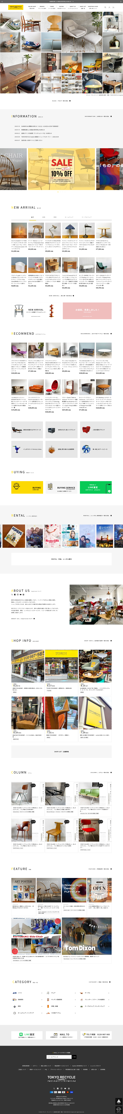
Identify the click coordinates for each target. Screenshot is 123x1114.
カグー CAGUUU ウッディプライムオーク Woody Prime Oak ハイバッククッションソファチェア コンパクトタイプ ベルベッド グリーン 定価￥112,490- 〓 (103, 280)
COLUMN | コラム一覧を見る (100, 772)
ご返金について (22, 1069)
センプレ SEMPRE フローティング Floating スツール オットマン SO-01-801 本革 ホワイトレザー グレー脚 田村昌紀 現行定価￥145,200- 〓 (86, 279)
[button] (2, 1)
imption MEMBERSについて (79, 1065)
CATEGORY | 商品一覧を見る (98, 982)
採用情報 (102, 1069)
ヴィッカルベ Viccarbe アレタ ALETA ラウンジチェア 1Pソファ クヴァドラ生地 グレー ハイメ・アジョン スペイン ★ (70, 365)
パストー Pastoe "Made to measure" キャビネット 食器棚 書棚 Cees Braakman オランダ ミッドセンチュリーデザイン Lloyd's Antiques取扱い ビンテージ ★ (70, 402)
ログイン (35, 1065)
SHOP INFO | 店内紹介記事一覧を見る (96, 640)
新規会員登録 (25, 1065)
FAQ (46, 1069)
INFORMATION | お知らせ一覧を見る (97, 116)
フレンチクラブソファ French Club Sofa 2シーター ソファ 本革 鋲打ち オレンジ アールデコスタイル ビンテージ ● (36, 401)
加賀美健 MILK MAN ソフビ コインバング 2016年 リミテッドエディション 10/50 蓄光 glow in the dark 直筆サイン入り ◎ (36, 279)
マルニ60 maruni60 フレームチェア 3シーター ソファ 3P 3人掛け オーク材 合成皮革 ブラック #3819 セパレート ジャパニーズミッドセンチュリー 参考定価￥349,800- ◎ (87, 366)
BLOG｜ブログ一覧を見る (60, 100)
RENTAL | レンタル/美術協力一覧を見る (96, 515)
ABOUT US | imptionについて (22, 618)
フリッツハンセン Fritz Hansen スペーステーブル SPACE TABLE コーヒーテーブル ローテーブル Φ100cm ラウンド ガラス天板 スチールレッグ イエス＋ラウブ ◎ (104, 366)
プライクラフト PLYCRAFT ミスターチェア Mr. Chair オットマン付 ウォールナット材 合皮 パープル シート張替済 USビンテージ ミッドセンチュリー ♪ (19, 366)
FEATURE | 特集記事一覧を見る (99, 869)
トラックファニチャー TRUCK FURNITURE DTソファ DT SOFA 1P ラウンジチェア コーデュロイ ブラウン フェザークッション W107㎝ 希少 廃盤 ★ (53, 366)
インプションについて (73, 7)
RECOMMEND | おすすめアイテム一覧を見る (95, 333)
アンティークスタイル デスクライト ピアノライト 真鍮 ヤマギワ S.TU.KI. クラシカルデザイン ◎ (86, 244)
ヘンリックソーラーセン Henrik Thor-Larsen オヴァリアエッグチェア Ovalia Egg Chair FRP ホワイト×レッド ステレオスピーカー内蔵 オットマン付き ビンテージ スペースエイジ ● (53, 403)
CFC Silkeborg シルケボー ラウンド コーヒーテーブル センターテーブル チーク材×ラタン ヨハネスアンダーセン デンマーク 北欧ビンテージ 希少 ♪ (104, 401)
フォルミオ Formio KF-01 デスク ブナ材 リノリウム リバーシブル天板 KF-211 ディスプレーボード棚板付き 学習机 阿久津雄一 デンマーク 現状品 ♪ (70, 280)
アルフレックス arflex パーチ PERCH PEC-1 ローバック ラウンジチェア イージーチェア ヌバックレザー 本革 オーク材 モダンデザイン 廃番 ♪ (36, 365)
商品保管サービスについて (62, 1065)
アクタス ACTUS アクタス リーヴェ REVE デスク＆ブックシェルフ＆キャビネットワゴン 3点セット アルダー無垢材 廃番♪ (52, 279)
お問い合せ (94, 1069)
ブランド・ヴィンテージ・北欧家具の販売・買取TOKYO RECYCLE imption (58, 1112)
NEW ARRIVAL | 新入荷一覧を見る (60, 295)
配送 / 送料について (46, 1065)
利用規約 (85, 1069)
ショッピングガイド (95, 1065)
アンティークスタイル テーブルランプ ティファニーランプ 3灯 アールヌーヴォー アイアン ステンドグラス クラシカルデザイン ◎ (69, 245)
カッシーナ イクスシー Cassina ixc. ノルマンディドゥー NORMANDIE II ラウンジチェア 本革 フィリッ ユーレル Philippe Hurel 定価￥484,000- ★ (86, 402)
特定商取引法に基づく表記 (73, 1069)
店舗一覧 (83, 7)
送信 (75, 1056)
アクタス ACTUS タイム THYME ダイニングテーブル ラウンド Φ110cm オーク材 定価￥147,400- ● (103, 244)
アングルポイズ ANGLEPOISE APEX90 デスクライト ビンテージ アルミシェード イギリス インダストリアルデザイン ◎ (53, 245)
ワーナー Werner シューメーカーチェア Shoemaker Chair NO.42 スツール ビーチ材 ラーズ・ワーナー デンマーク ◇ (36, 244)
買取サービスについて (35, 1069)
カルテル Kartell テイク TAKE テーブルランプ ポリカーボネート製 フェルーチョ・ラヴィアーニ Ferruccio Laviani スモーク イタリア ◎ (19, 245)
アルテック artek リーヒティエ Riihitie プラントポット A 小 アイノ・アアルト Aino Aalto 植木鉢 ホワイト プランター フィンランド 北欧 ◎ (19, 279)
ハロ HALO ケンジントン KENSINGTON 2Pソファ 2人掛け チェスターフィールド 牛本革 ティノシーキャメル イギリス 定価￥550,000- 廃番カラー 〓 (19, 402)
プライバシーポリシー (56, 1069)
